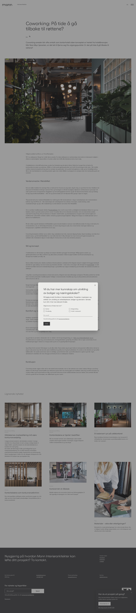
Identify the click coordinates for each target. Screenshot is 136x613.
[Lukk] (95, 285)
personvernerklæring (64, 319)
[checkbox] (68, 310)
